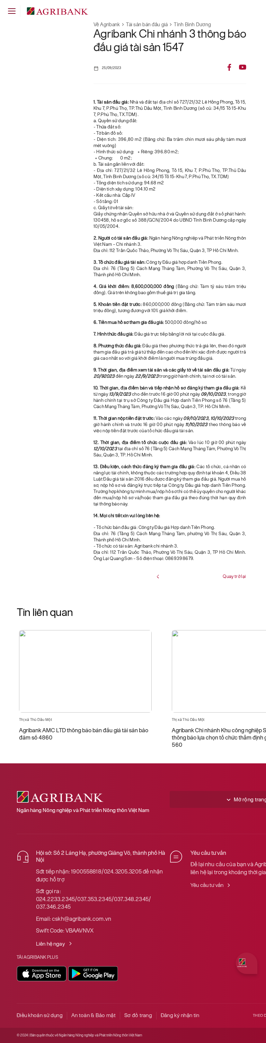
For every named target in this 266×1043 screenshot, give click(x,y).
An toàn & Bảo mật (93, 1015)
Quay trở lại (234, 576)
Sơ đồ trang (138, 1015)
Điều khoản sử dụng (40, 1015)
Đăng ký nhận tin (180, 1015)
